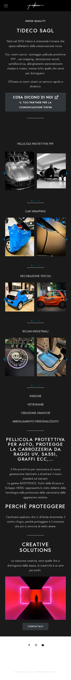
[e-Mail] (43, 645)
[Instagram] (37, 645)
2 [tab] (35, 201)
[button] (4, 173)
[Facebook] (30, 645)
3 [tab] (39, 201)
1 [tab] (32, 201)
